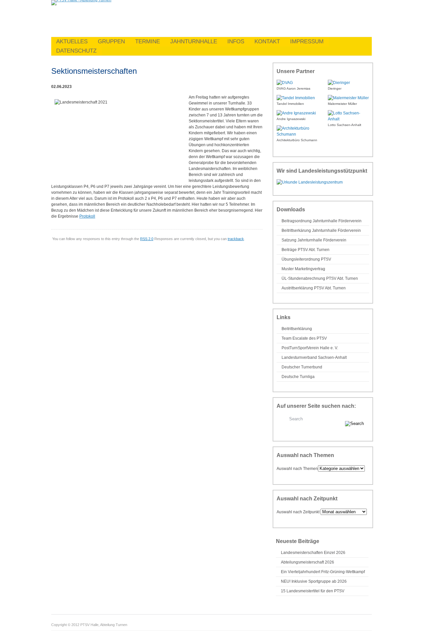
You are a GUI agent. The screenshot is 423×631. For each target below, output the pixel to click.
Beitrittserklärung (297, 328)
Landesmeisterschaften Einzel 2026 (313, 552)
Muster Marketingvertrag (303, 269)
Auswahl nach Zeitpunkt (298, 512)
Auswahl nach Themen (297, 468)
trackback (236, 239)
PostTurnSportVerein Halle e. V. (310, 348)
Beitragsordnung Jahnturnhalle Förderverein (322, 221)
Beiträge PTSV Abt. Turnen (305, 249)
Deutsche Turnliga (298, 376)
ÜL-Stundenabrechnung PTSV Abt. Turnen (320, 278)
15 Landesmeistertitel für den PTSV (312, 591)
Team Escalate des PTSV (304, 338)
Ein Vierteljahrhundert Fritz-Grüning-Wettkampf (323, 571)
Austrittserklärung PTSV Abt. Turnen (314, 288)
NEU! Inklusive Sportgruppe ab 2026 (314, 581)
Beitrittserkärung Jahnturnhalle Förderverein (321, 230)
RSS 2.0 (146, 239)
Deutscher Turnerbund (302, 367)
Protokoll (87, 216)
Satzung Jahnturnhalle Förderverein (314, 240)
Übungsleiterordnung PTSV (306, 259)
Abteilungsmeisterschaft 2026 (307, 562)
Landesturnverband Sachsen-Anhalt (314, 357)
